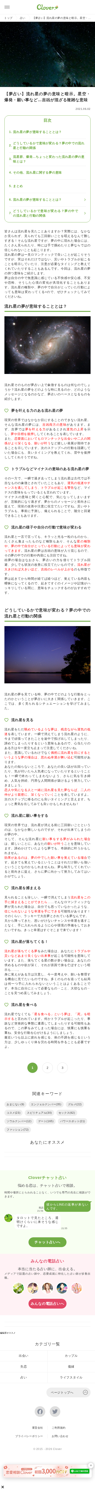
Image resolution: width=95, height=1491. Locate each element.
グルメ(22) (75, 1104)
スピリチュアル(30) (39, 1112)
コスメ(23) (13, 1112)
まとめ (18, 186)
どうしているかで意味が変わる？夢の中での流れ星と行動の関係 (48, 145)
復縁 (71, 1366)
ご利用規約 (59, 1427)
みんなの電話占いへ (47, 1303)
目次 (47, 120)
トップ (8, 18)
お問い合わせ (60, 1436)
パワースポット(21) (72, 1121)
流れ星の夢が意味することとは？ (37, 132)
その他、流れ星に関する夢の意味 (37, 172)
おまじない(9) (15, 1104)
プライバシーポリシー (29, 1436)
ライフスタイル (71, 1377)
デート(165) (46, 1121)
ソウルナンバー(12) (19, 1121)
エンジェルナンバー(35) (46, 1104)
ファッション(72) (18, 1129)
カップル (71, 1355)
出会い (23, 1355)
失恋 (23, 1366)
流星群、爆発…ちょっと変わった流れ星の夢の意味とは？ (48, 159)
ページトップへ (62, 1392)
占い (22, 18)
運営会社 (37, 1427)
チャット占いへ (47, 1242)
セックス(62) (67, 1112)
